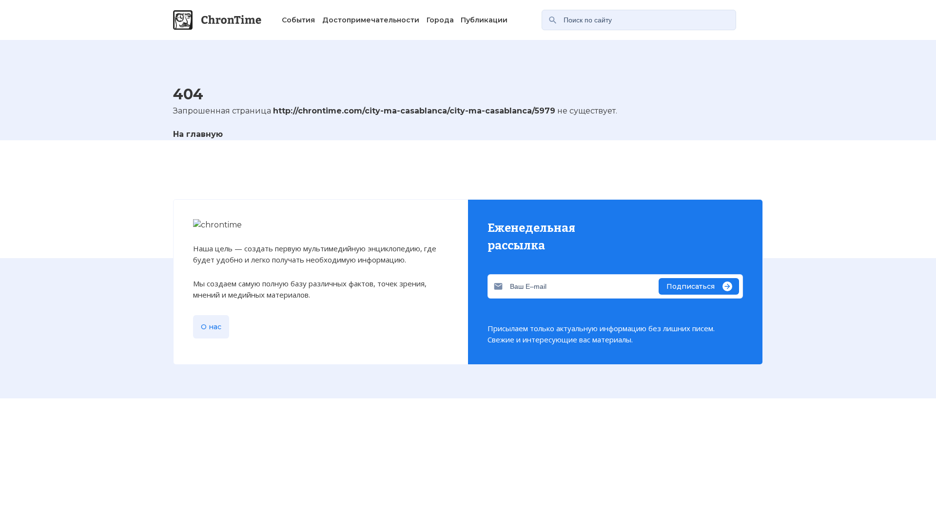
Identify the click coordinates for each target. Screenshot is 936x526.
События (298, 20)
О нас (211, 326)
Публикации (484, 20)
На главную (198, 134)
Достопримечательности (370, 20)
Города (440, 20)
